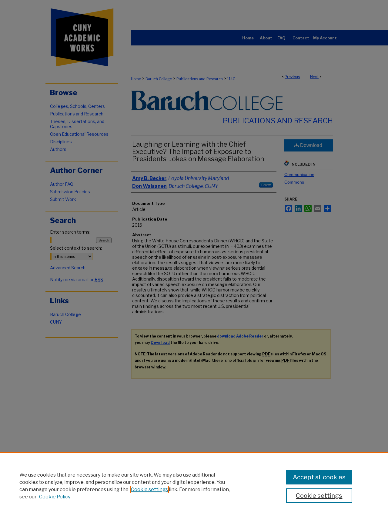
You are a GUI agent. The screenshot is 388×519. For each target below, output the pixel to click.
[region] (194, 485)
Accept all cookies (319, 477)
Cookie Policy (54, 497)
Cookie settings (149, 489)
